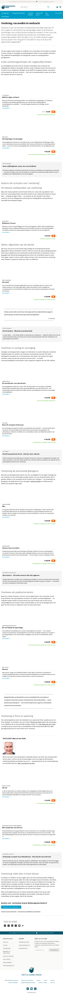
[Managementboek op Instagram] (35, 989)
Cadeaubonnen (23, 948)
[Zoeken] (48, 7)
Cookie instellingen (13, 982)
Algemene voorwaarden (27, 980)
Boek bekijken (5, 108)
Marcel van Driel (36, 722)
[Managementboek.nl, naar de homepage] (8, 8)
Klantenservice (8, 939)
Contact (5, 945)
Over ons (5, 942)
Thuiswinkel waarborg (12, 980)
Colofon (38, 980)
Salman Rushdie (35, 481)
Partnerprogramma (8, 965)
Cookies (52, 980)
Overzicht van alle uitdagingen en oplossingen (29, 911)
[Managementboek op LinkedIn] (28, 989)
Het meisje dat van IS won (47, 724)
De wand (4, 255)
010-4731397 (58, 13)
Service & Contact (42, 982)
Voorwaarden (7, 948)
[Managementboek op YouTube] (31, 989)
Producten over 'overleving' (10, 907)
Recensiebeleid (7, 962)
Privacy (45, 980)
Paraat (6, 697)
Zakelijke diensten (24, 942)
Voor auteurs (6, 959)
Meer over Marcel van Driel (26, 763)
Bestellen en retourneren (6, 952)
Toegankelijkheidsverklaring (28, 982)
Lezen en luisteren (8, 956)
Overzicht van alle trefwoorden (9, 911)
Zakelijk (21, 939)
